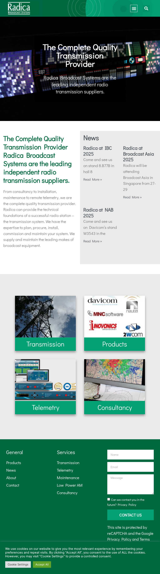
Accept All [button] (42, 564)
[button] (134, 8)
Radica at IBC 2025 (97, 151)
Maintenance (68, 477)
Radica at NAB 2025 (98, 212)
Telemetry (65, 470)
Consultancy (67, 492)
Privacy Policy (127, 504)
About (11, 477)
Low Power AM (69, 485)
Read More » (92, 179)
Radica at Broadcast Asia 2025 (138, 153)
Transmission (68, 462)
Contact (12, 485)
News (11, 470)
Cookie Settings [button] (18, 564)
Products (13, 462)
